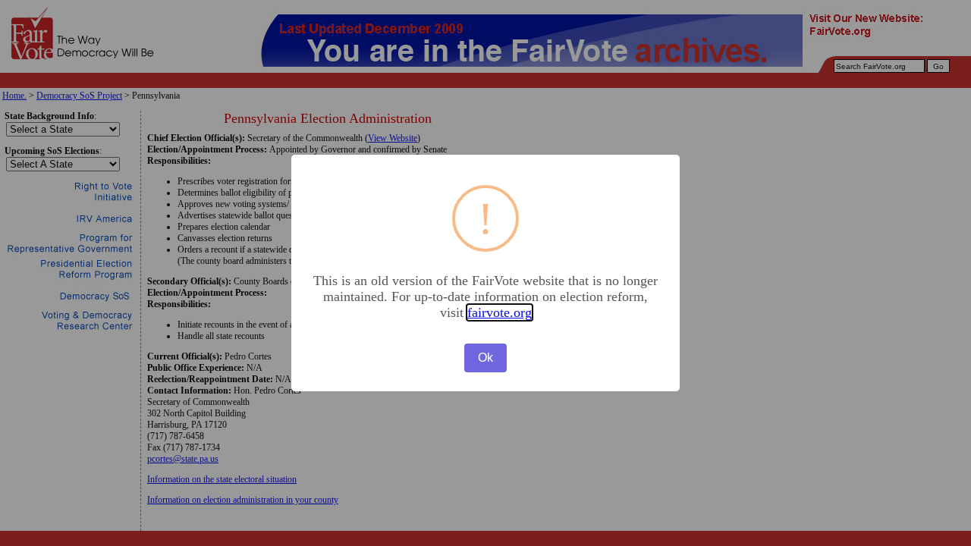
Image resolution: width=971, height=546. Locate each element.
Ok (485, 357)
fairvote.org (499, 312)
